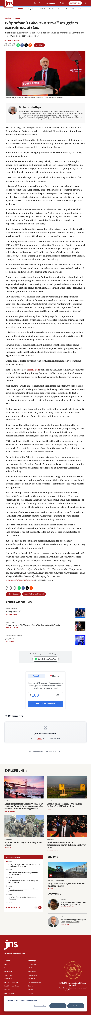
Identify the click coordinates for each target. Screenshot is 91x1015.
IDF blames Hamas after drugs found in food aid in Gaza (23, 873)
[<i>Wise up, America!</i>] (80, 613)
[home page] (9, 4)
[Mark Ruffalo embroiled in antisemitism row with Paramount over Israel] (67, 826)
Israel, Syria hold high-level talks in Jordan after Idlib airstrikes (64, 805)
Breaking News (14, 857)
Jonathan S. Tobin (12, 628)
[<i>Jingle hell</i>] (80, 640)
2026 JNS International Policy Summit (72, 984)
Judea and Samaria (72, 9)
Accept (57, 1006)
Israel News (50, 801)
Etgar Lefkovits (52, 850)
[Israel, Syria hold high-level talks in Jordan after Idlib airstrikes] (67, 787)
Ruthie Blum (10, 641)
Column (16, 18)
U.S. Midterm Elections (56, 9)
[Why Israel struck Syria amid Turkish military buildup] (67, 870)
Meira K (50, 889)
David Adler (65, 924)
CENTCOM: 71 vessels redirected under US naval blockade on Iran (24, 865)
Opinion (7, 18)
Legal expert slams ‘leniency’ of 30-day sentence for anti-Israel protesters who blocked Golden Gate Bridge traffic (23, 806)
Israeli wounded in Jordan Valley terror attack (23, 843)
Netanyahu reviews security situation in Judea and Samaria (23, 890)
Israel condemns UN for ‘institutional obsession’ (22, 898)
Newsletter (50, 3)
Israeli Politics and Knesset (34, 594)
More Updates (12, 907)
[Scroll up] (36, 907)
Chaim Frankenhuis (67, 907)
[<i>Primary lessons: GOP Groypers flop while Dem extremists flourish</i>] (80, 626)
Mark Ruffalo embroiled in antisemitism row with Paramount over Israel (66, 844)
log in (39, 738)
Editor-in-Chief (10, 622)
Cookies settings (40, 1006)
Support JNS (75, 3)
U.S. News (7, 801)
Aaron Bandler (9, 811)
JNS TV (52, 857)
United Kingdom (13, 594)
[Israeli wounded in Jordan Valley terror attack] (24, 826)
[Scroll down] (40, 907)
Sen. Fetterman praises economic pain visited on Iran (23, 882)
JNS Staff (50, 809)
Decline (75, 1006)
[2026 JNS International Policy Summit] (73, 970)
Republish (39, 45)
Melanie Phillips (12, 40)
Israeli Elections (42, 9)
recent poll (33, 370)
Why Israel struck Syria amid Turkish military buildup (66, 884)
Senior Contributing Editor (14, 636)
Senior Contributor (11, 609)
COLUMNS (53, 894)
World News (50, 840)
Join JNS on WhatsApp (47, 659)
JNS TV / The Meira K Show (56, 881)
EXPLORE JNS (14, 770)
